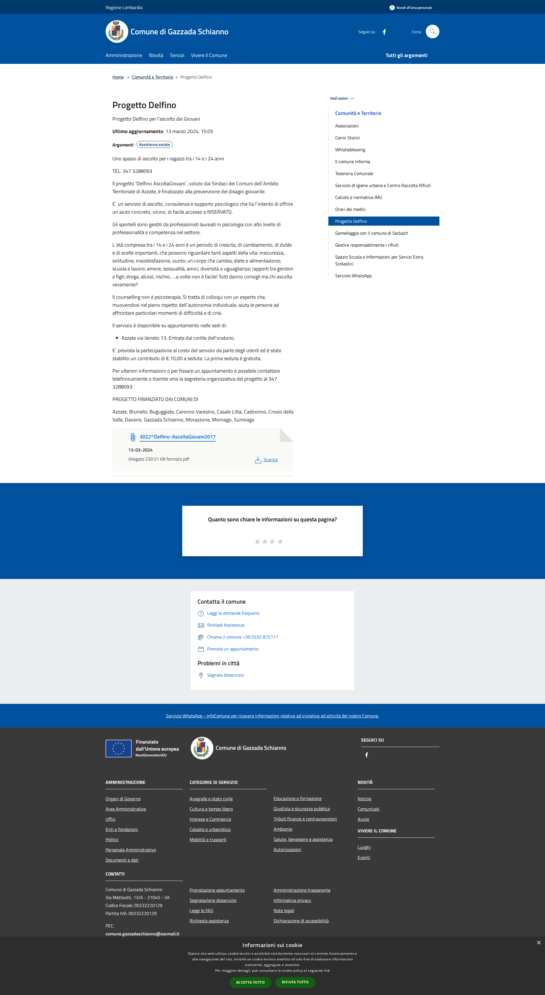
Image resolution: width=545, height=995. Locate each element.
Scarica (270, 459)
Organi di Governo (123, 798)
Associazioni (347, 125)
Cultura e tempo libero (211, 808)
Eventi (364, 857)
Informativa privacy (292, 900)
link (327, 970)
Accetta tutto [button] (250, 982)
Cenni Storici (347, 137)
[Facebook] (382, 31)
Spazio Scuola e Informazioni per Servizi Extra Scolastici (379, 260)
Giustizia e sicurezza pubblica (302, 808)
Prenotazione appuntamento (217, 890)
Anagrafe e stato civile (211, 798)
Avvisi (363, 819)
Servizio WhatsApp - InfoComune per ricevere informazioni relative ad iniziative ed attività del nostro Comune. (272, 715)
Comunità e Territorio (152, 77)
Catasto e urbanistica (210, 829)
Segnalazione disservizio (213, 900)
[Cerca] (432, 31)
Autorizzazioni (287, 849)
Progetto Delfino (351, 221)
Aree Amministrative (126, 808)
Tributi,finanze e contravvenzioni (305, 818)
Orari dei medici (350, 209)
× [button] (538, 943)
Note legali (284, 910)
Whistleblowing (350, 149)
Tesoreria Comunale (354, 173)
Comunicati (369, 808)
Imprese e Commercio (210, 819)
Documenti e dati (122, 860)
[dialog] (272, 966)
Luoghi (364, 847)
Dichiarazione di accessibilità (301, 920)
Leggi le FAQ (201, 910)
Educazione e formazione (298, 798)
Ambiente (283, 829)
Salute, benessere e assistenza (303, 839)
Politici (112, 839)
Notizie (364, 798)
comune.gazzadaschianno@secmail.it (142, 933)
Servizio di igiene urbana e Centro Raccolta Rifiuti (383, 185)
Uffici (111, 819)
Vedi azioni (339, 98)
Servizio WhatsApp (353, 275)
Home (118, 77)
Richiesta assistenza (209, 920)
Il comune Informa (352, 161)
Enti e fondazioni (122, 829)
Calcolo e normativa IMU (358, 197)
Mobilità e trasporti (208, 839)
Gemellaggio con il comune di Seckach (371, 233)
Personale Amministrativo (131, 849)
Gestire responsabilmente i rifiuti (367, 245)
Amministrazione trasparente (302, 890)
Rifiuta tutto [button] (295, 982)
